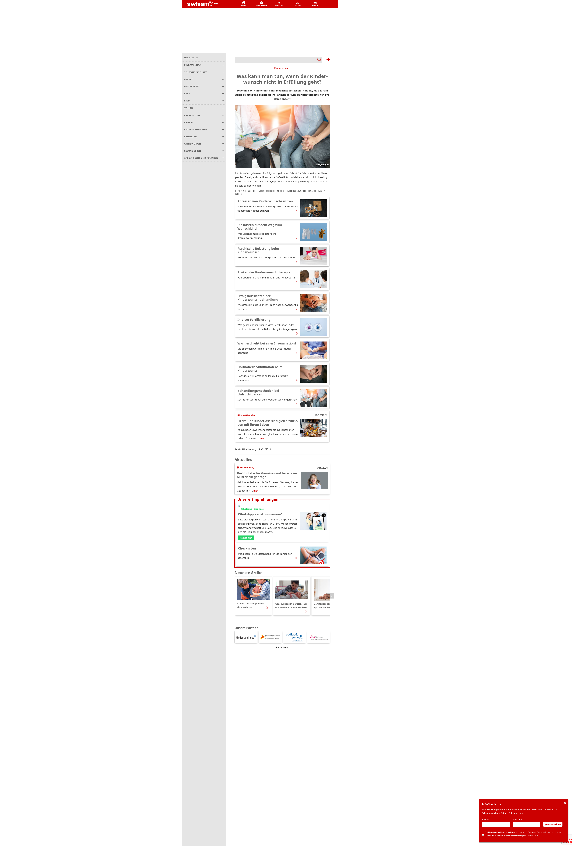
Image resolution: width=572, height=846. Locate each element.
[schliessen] (564, 803)
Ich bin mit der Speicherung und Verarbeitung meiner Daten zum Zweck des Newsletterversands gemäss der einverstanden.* (523, 834)
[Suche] (278, 60)
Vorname (517, 819)
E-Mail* (485, 819)
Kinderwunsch (282, 68)
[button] (243, 4)
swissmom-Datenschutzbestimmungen (510, 836)
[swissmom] (209, 4)
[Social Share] (327, 59)
